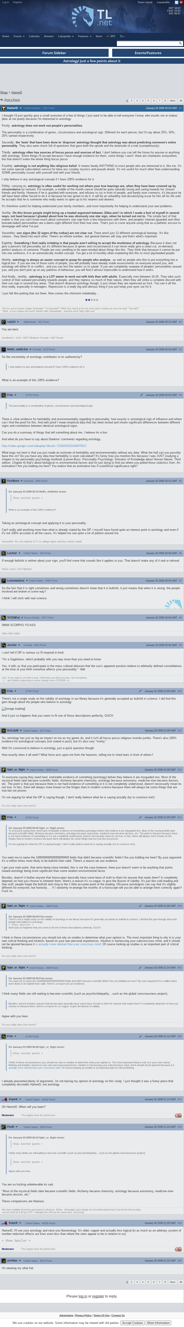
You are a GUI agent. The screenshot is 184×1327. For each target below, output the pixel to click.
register (98, 1296)
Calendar (34, 36)
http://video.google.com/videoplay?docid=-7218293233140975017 (44, 446)
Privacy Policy (83, 1315)
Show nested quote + (28, 498)
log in (83, 1296)
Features (83, 36)
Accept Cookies (132, 1323)
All (181, 100)
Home (5, 36)
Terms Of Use (102, 1315)
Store (99, 36)
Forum (18, 36)
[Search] (180, 43)
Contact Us (118, 1315)
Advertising (66, 1315)
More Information (158, 1323)
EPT (113, 36)
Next (172, 100)
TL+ (122, 36)
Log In (5, 2)
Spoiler (21, 924)
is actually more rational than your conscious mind (68, 944)
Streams (49, 36)
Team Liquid (145, 2)
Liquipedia (163, 2)
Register (17, 2)
